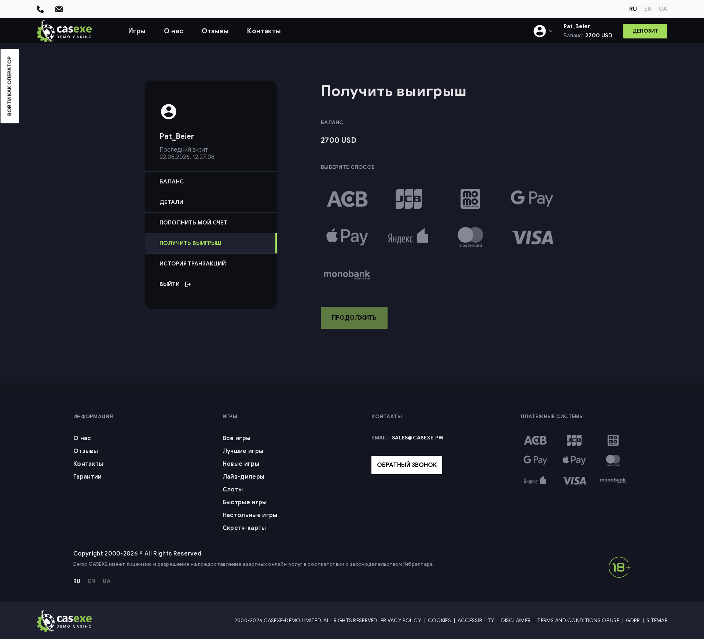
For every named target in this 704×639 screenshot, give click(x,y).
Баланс (172, 181)
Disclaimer (516, 620)
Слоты (233, 489)
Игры (137, 31)
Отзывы (215, 31)
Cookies (439, 620)
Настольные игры (250, 515)
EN (648, 9)
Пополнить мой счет (193, 222)
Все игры (237, 438)
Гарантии (87, 476)
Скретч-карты (244, 528)
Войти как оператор (10, 86)
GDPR (633, 620)
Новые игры (241, 464)
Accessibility (476, 620)
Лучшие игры (243, 451)
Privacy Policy (401, 620)
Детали (171, 202)
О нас (173, 31)
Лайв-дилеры (244, 476)
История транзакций (193, 263)
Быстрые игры (245, 502)
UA (663, 9)
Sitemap (656, 620)
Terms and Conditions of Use (578, 620)
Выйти (208, 287)
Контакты (264, 31)
